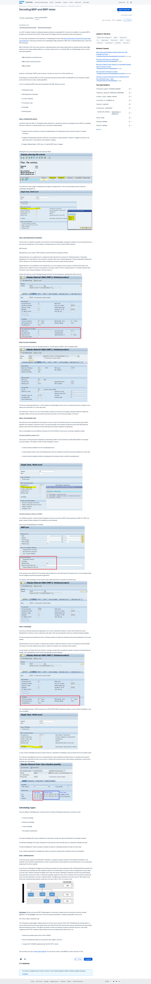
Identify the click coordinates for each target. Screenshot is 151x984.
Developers (58, 2)
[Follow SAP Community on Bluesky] (113, 981)
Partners (65, 2)
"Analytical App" (104, 40)
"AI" (97, 40)
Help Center (78, 2)
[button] (124, 20)
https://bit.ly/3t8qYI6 (40, 951)
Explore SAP (122, 2)
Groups (51, 2)
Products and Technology (41, 2)
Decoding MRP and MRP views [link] (74, 6)
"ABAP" (115, 37)
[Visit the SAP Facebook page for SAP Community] (110, 981)
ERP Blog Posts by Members (60, 6)
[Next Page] (115, 44)
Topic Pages (86, 2)
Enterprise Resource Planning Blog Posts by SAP (111, 56)
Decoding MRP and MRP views (37, 9)
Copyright (46, 981)
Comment (25, 974)
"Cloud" (127, 40)
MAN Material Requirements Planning (28, 27)
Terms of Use (39, 981)
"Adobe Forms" (123, 37)
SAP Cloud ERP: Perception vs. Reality (107, 71)
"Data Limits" (126, 42)
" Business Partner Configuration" (104, 37)
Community (29, 2)
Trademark (63, 981)
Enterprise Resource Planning (46, 6)
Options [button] (118, 12)
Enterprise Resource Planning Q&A (107, 61)
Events (71, 2)
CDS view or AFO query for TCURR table (107, 59)
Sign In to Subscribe (124, 9)
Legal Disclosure (54, 981)
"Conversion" (99, 42)
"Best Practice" (114, 40)
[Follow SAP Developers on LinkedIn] (119, 981)
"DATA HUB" (117, 42)
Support (69, 981)
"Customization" (108, 42)
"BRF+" (121, 40)
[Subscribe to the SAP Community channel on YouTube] (116, 981)
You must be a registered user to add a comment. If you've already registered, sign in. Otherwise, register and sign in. (54, 971)
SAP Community (22, 6)
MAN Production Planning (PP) (44, 27)
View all (98, 129)
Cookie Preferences (78, 981)
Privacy (32, 981)
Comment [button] (88, 959)
